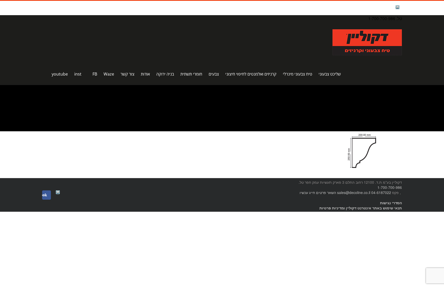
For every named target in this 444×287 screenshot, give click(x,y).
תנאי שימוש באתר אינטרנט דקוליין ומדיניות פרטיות (360, 207)
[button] (43, 74)
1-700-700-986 (389, 187)
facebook (385, 8)
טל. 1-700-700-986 (385, 18)
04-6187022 (381, 192)
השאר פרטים (326, 192)
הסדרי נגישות (391, 202)
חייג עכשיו (307, 192)
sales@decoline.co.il (353, 192)
